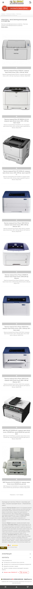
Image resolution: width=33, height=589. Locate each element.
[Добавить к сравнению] (16, 68)
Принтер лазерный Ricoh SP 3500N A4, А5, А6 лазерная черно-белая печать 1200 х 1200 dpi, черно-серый (16, 121)
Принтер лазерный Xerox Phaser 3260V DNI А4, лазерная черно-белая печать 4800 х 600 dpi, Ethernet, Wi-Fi (16, 224)
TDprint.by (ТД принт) (11, 507)
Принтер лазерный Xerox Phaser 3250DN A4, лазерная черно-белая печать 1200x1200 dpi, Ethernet (16, 276)
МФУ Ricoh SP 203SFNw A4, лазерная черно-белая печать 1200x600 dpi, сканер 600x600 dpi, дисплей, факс (16, 432)
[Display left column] (5, 587)
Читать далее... (4, 27)
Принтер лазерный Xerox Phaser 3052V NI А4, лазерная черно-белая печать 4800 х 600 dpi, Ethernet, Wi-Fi (16, 380)
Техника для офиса (10, 14)
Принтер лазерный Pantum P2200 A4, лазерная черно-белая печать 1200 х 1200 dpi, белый (16, 71)
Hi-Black (22, 515)
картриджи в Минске (12, 534)
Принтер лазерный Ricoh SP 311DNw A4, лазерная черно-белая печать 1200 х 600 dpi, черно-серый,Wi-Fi (16, 172)
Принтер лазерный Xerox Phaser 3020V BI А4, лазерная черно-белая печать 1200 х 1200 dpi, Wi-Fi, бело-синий (17, 328)
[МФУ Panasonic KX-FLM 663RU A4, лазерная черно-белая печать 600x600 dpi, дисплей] (16, 461)
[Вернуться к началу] (16, 587)
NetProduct (26, 515)
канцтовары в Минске (13, 524)
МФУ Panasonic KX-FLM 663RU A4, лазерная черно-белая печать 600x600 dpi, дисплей (16, 483)
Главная (3, 14)
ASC (3, 516)
